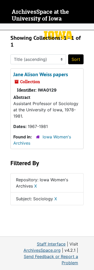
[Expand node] (89, 27)
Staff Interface (51, 244)
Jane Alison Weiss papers (40, 74)
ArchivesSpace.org (42, 250)
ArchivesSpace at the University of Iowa (40, 15)
